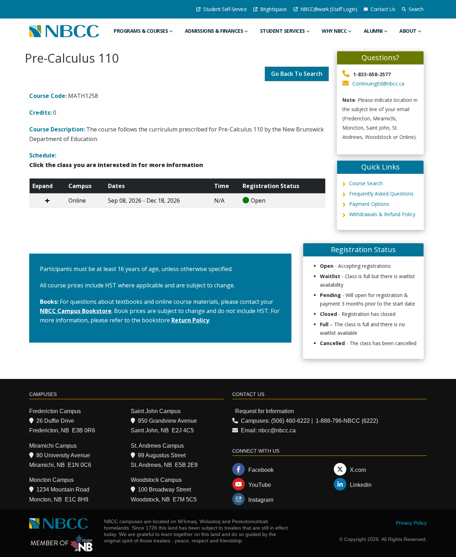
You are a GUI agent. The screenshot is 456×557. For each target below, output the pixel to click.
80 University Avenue (63, 455)
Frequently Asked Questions (381, 193)
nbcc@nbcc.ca (277, 430)
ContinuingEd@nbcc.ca (378, 83)
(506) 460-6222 (290, 421)
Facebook (261, 470)
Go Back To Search (296, 74)
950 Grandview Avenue (167, 421)
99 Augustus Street (162, 455)
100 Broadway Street (164, 489)
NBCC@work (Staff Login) (328, 9)
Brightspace (273, 9)
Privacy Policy (411, 523)
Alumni (373, 30)
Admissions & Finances (214, 30)
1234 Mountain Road (62, 489)
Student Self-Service (224, 9)
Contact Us (382, 9)
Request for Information (264, 411)
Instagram (260, 500)
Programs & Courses (141, 30)
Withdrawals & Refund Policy (382, 214)
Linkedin (361, 485)
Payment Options (369, 204)
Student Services (282, 30)
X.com (358, 470)
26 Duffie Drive (55, 421)
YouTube (259, 485)
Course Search (366, 183)
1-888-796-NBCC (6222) (347, 421)
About (407, 30)
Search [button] (416, 9)
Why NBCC (334, 30)
